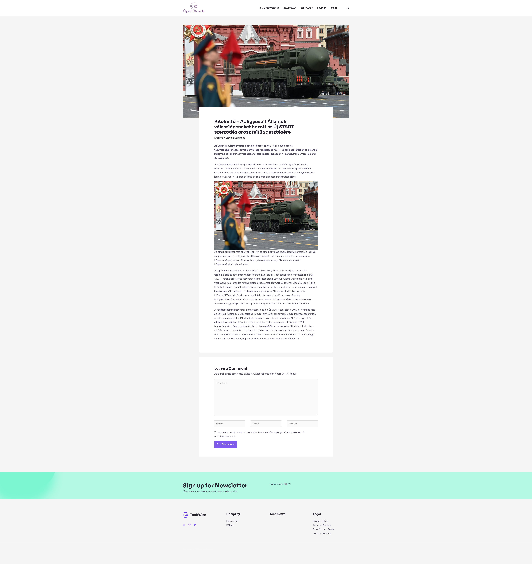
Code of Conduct (322, 533)
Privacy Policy (320, 521)
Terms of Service (322, 525)
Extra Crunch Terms (323, 529)
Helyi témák (289, 8)
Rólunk (230, 525)
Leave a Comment (235, 137)
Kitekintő (218, 137)
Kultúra (321, 8)
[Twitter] (195, 525)
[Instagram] (184, 525)
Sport (334, 8)
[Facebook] (189, 525)
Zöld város (306, 8)
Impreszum (232, 521)
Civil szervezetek (269, 8)
